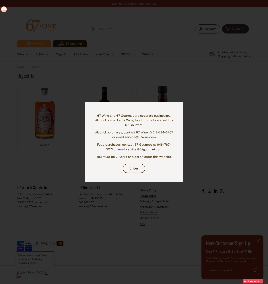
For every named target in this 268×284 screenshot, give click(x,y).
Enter (134, 168)
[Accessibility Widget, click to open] (4, 9)
